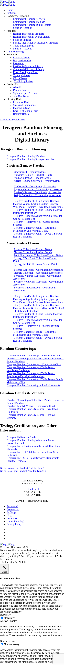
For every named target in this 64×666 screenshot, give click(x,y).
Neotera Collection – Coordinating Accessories (38, 272)
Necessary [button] (5, 614)
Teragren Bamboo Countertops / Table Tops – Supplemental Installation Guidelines (31, 375)
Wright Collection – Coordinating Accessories (37, 195)
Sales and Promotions (24, 105)
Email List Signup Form (25, 72)
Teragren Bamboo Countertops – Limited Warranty (33, 385)
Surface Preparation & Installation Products (35, 42)
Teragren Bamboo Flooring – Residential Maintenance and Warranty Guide (34, 229)
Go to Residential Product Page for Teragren (23, 471)
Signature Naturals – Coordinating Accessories (38, 189)
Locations (12, 518)
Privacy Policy (14, 524)
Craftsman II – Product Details (29, 172)
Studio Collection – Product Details (32, 177)
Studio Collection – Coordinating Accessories (37, 192)
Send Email (34, 489)
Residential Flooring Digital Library (31, 36)
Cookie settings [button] (9, 562)
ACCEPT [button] (23, 562)
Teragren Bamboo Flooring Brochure (26, 156)
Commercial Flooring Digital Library (32, 24)
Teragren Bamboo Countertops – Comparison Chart (34, 364)
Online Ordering (15, 51)
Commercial (13, 509)
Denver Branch (21, 90)
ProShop (11, 13)
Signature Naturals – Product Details (33, 175)
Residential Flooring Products (28, 33)
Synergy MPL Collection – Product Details (36, 264)
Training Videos (21, 75)
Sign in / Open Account (25, 93)
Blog (9, 515)
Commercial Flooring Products (29, 21)
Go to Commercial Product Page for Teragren (23, 468)
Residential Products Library (28, 66)
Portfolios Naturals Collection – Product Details (38, 255)
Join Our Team (21, 96)
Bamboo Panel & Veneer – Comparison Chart (31, 406)
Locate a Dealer (21, 57)
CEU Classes (20, 78)
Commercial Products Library (28, 69)
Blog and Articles (22, 60)
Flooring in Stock (22, 108)
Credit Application (23, 81)
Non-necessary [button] (7, 641)
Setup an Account (22, 27)
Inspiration (18, 63)
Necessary (9, 618)
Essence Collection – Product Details (33, 249)
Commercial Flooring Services (29, 18)
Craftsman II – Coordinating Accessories (35, 186)
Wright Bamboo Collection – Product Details (37, 180)
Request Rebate (21, 113)
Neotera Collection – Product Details (33, 252)
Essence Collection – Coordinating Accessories (38, 269)
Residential (12, 506)
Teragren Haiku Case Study (21, 437)
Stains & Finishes (22, 39)
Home (10, 10)
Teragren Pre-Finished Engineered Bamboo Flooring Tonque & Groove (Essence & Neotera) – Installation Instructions (38, 308)
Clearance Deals (21, 102)
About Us (18, 87)
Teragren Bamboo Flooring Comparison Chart (31, 159)
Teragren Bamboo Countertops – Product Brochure (33, 355)
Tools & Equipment (23, 45)
